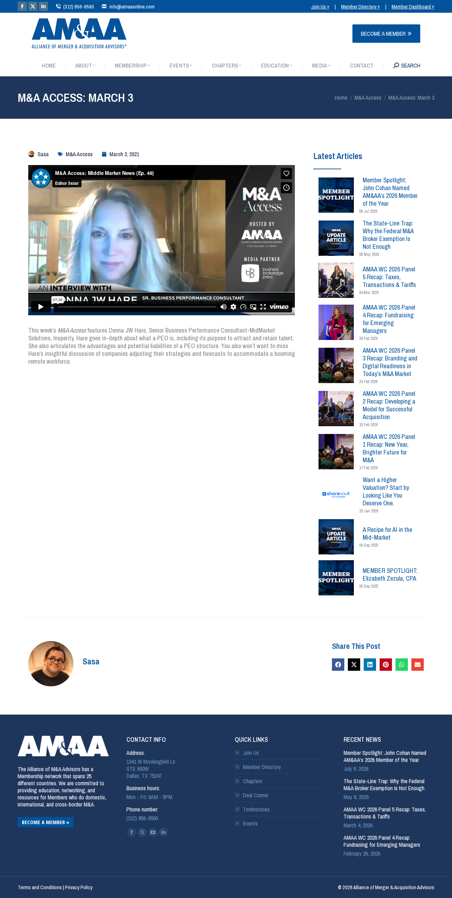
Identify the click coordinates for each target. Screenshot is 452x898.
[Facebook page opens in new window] (22, 6)
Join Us (251, 752)
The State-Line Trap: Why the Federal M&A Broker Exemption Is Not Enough (384, 784)
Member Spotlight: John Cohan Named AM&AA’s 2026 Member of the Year (385, 756)
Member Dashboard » (413, 6)
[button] (338, 664)
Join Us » (320, 6)
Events (250, 823)
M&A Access (79, 154)
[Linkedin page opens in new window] (43, 6)
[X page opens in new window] (32, 6)
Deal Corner (255, 795)
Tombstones (256, 809)
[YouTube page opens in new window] (152, 832)
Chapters (252, 781)
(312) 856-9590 (78, 6)
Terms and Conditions (40, 887)
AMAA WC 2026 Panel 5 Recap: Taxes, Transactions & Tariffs (385, 813)
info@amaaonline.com (131, 6)
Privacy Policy (79, 887)
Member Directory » (360, 6)
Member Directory (262, 766)
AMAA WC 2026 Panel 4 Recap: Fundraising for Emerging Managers (382, 841)
